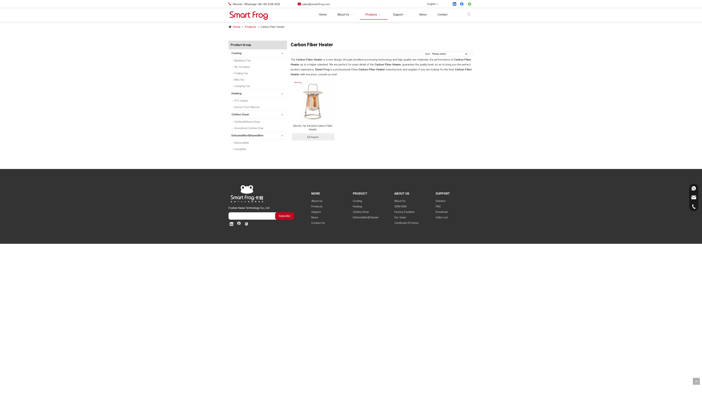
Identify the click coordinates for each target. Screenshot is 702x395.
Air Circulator (242, 67)
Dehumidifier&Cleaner (366, 217)
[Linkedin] (455, 4)
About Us (316, 201)
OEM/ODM (400, 206)
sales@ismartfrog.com (316, 4)
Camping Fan (242, 86)
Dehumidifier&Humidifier (247, 135)
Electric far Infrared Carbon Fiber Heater (313, 127)
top (696, 381)
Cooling (236, 53)
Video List (442, 217)
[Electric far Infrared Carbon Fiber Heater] (313, 100)
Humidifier (240, 149)
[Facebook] (462, 4)
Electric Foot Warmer (247, 107)
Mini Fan (239, 79)
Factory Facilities (404, 212)
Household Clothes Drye (248, 128)
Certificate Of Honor (406, 223)
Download (442, 212)
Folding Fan (241, 73)
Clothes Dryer (240, 114)
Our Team (400, 217)
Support (316, 212)
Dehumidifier (241, 142)
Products (316, 206)
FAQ (438, 206)
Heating (236, 93)
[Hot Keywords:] (469, 14)
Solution (441, 201)
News (314, 217)
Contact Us (318, 223)
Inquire (315, 137)
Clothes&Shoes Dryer (247, 121)
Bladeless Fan (242, 60)
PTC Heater (241, 100)
